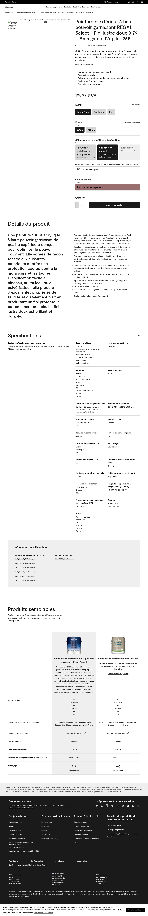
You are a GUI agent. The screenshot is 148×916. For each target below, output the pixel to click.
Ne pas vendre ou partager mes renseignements (21, 843)
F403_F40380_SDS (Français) (25, 576)
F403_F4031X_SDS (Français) (25, 563)
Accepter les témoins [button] (135, 910)
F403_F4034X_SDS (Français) (25, 559)
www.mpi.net (116, 792)
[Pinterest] (117, 806)
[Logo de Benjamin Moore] (12, 7)
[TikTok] (138, 806)
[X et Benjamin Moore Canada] (123, 806)
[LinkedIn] (133, 806)
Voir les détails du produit (84, 65)
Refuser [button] (121, 910)
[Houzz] (128, 806)
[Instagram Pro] (107, 806)
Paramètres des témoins (43, 913)
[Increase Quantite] (85, 205)
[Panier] (142, 2)
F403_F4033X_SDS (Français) (25, 580)
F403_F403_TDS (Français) (64, 559)
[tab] (12, 26)
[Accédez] (133, 2)
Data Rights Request (17, 847)
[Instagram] (102, 806)
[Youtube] (112, 806)
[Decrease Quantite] (77, 205)
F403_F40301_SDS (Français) (25, 572)
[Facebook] (97, 806)
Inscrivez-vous (14, 805)
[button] (129, 2)
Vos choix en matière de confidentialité (24, 851)
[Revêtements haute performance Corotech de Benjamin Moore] (19, 878)
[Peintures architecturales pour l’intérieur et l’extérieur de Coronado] (106, 878)
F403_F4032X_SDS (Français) (25, 567)
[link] (137, 2)
